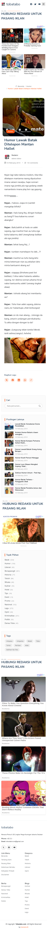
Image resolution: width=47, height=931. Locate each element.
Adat (27, 645)
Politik (9, 619)
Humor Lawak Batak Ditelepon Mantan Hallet (25, 89)
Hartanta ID (24, 927)
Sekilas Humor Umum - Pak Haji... (28, 473)
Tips (8, 593)
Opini (9, 612)
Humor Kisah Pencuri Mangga (27, 458)
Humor (29, 86)
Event (9, 597)
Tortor (8, 645)
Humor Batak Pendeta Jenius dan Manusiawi (28, 489)
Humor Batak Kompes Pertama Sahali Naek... (27, 442)
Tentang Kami (6, 859)
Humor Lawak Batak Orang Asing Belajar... (28, 450)
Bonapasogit (12, 571)
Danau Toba (11, 623)
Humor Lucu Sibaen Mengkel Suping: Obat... (26, 465)
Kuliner (9, 586)
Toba (38, 641)
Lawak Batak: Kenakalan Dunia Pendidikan (27, 425)
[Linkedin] (19, 380)
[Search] (39, 406)
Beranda (20, 86)
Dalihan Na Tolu (12, 650)
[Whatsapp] (25, 380)
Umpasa (9, 641)
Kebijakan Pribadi (7, 871)
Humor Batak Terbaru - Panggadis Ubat (24, 480)
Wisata (9, 582)
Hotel (9, 589)
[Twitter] (35, 4)
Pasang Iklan (6, 863)
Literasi (9, 567)
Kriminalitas (12, 615)
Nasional (10, 604)
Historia (10, 574)
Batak (9, 560)
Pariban (18, 645)
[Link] (31, 380)
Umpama (20, 641)
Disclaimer (5, 874)
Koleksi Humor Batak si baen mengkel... (26, 433)
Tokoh (9, 578)
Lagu (9, 608)
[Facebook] (31, 4)
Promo (9, 601)
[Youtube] (39, 4)
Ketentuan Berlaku (8, 867)
